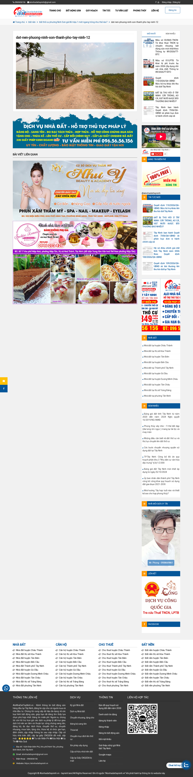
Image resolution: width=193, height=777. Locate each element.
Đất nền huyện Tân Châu (157, 677)
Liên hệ (155, 10)
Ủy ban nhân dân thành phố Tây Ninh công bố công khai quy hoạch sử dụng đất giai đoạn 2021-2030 (160, 481)
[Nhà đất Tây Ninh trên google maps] (4, 381)
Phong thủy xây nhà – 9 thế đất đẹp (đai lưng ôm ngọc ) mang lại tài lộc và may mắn (160, 429)
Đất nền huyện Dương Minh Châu (161, 673)
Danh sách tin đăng (108, 714)
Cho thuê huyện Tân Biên (114, 658)
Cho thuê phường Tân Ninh (115, 685)
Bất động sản (73, 10)
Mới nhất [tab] (151, 33)
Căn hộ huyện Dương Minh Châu (75, 673)
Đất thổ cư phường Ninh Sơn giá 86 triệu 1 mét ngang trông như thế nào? (73, 22)
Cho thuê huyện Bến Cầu (114, 662)
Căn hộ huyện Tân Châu (70, 677)
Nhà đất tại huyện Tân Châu (157, 384)
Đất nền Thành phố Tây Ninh (159, 666)
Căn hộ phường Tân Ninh (71, 685)
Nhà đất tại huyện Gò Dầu (156, 373)
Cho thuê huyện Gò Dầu (113, 669)
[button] (75, 130)
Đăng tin (173, 10)
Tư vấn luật (121, 10)
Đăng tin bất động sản (109, 733)
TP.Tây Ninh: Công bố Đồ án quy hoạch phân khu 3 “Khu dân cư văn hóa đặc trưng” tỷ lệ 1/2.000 (160, 460)
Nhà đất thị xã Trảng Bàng (29, 681)
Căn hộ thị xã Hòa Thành (71, 654)
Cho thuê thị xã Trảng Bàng (115, 681)
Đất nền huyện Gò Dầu (156, 669)
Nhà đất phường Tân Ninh (28, 685)
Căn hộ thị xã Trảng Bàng (71, 681)
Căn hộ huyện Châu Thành (72, 650)
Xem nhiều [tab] (171, 33)
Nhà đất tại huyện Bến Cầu (156, 362)
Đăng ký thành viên (108, 720)
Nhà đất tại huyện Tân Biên (156, 356)
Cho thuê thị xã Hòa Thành (115, 654)
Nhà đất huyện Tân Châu (28, 677)
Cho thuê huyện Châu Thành (116, 650)
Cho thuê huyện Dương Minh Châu (119, 673)
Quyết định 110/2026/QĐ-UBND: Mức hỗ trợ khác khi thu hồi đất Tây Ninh (166, 208)
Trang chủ (55, 10)
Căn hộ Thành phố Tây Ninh (72, 666)
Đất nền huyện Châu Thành (158, 650)
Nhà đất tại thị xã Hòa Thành (157, 351)
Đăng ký (176, 2)
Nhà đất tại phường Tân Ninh (157, 396)
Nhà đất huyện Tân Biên (27, 658)
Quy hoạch (92, 10)
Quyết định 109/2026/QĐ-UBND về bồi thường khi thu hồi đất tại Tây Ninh (166, 266)
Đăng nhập (166, 2)
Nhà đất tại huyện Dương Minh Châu (161, 379)
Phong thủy (139, 10)
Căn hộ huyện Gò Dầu (69, 669)
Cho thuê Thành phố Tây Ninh (116, 666)
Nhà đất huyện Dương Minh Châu (32, 673)
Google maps (105, 754)
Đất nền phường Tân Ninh (157, 685)
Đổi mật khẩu (105, 739)
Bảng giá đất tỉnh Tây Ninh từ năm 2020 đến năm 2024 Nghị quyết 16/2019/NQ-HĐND (160, 417)
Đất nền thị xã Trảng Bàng (157, 681)
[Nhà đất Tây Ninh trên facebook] (4, 388)
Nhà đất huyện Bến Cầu (27, 662)
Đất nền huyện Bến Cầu (156, 662)
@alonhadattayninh (151, 193)
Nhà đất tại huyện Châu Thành (158, 345)
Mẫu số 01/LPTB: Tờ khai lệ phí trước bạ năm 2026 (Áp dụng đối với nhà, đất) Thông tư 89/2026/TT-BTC (167, 66)
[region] (75, 130)
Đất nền (32, 22)
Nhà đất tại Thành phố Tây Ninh (159, 368)
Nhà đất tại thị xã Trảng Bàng (157, 390)
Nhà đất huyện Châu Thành (29, 650)
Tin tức (106, 10)
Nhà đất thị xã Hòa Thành (28, 654)
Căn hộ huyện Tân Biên (70, 658)
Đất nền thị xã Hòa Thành (157, 654)
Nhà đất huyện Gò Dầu (27, 669)
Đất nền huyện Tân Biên (156, 658)
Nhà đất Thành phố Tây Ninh (30, 666)
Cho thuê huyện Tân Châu (114, 677)
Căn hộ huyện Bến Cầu (70, 662)
